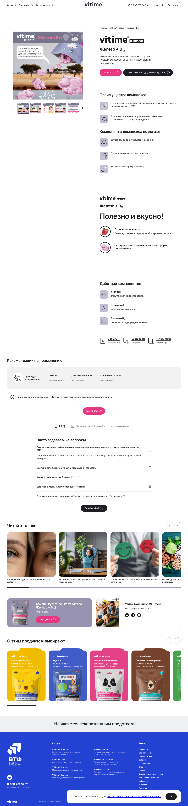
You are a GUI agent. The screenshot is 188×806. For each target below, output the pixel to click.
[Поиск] (162, 5)
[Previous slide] (13, 108)
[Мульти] (68, 674)
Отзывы (142, 767)
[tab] (18, 587)
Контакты (143, 784)
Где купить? (108, 72)
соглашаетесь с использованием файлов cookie (134, 796)
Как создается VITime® (149, 777)
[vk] (127, 616)
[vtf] (15, 767)
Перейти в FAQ (92, 508)
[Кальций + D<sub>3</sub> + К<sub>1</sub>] (26, 674)
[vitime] (90, 5)
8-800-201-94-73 (139, 5)
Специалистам (145, 756)
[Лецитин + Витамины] (109, 674)
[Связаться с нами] (157, 5)
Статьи (142, 770)
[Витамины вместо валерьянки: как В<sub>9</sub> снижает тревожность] (83, 557)
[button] (23, 108)
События (143, 760)
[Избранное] (152, 5)
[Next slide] (83, 108)
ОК (171, 796)
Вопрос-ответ (145, 763)
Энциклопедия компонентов (151, 774)
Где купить (173, 5)
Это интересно (145, 753)
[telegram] (133, 616)
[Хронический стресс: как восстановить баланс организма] (134, 557)
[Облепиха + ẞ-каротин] (150, 674)
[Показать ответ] (150, 453)
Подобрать (143, 749)
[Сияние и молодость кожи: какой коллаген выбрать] (31, 557)
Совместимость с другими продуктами (145, 72)
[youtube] (139, 616)
